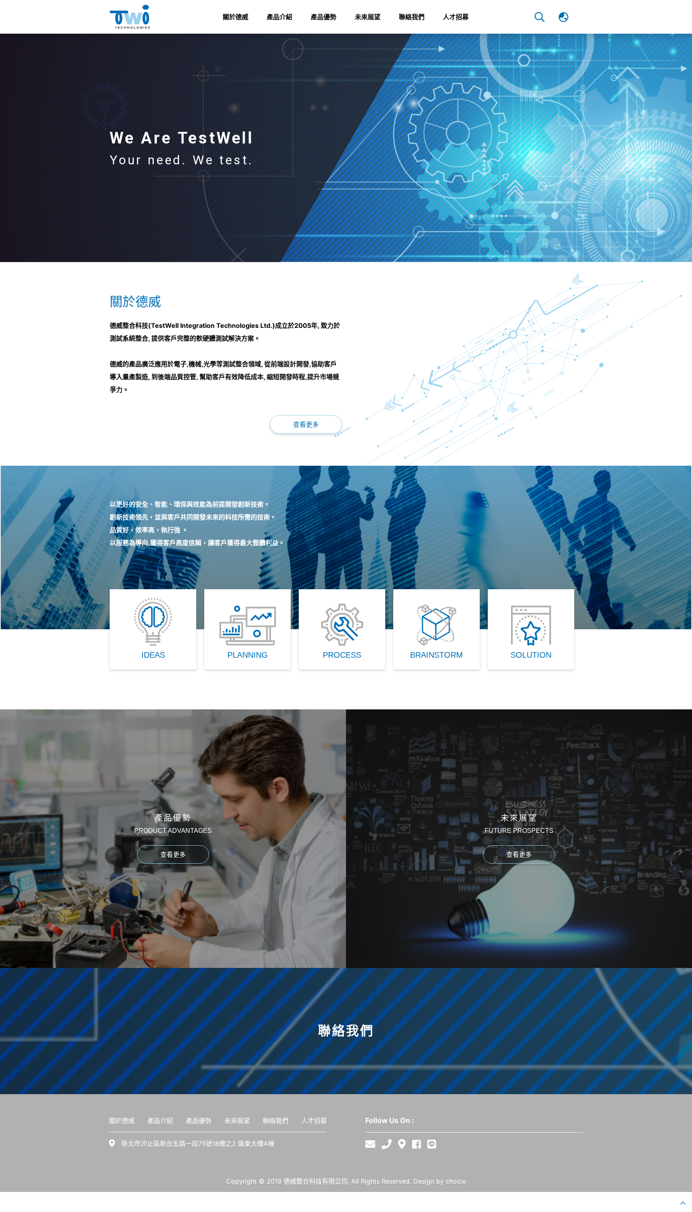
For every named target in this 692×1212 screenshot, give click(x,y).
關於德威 (122, 1121)
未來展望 (237, 1121)
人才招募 (314, 1121)
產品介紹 (160, 1121)
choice (456, 1181)
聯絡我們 (275, 1121)
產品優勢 (198, 1121)
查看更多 (306, 424)
